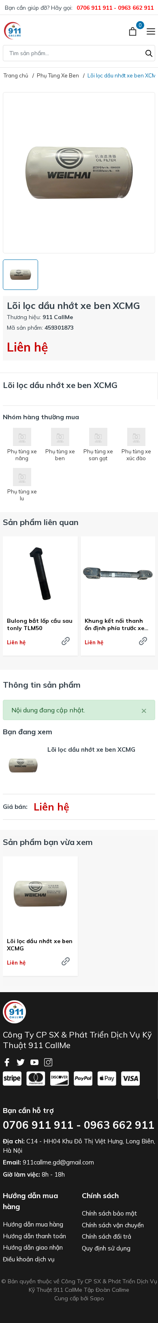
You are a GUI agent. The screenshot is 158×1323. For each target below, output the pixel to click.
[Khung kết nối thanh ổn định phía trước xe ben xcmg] (118, 573)
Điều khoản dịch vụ (29, 1259)
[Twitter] (21, 1061)
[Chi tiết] (66, 641)
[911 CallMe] (13, 31)
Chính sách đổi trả (106, 1236)
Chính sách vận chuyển (113, 1225)
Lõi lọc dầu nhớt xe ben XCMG (40, 944)
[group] (79, 172)
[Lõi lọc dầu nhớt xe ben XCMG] (40, 893)
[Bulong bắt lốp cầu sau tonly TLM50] (40, 573)
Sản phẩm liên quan (41, 522)
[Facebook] (8, 1061)
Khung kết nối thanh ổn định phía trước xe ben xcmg (114, 624)
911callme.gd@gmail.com (58, 1162)
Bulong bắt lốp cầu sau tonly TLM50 (40, 624)
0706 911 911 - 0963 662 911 (115, 7)
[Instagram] (48, 1061)
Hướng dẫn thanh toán (34, 1236)
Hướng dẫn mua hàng (33, 1224)
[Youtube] (35, 1061)
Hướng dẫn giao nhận (33, 1247)
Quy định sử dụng (106, 1248)
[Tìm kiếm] (149, 52)
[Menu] (151, 31)
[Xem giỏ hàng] (133, 31)
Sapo (97, 1298)
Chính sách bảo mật (109, 1213)
